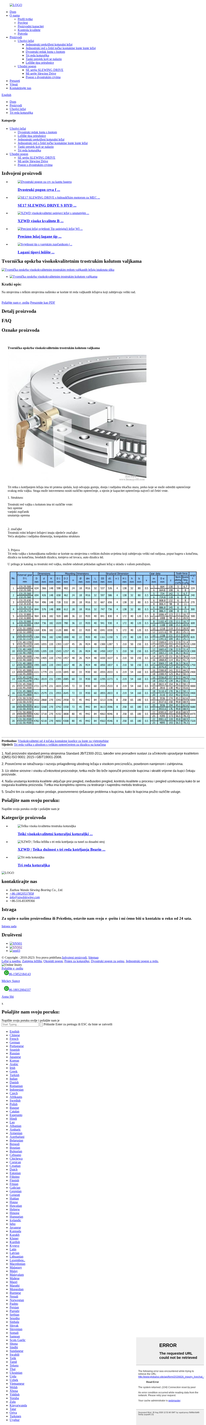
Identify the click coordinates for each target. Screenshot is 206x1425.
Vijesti (14, 84)
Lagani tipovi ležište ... (36, 252)
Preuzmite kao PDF (42, 302)
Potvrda (23, 33)
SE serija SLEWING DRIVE (44, 70)
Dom (13, 12)
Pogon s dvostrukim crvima (43, 77)
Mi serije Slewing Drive (41, 73)
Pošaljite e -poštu (12, 968)
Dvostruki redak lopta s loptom (45, 51)
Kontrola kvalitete (29, 30)
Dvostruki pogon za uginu (107, 961)
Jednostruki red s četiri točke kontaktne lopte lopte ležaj (61, 48)
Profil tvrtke (25, 19)
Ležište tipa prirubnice (40, 62)
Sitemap (93, 957)
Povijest (23, 22)
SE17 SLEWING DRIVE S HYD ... (47, 205)
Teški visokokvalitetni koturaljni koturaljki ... (55, 834)
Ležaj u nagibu (11, 961)
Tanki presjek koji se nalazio (44, 59)
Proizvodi (16, 37)
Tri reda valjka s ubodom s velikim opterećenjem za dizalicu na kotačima (60, 744)
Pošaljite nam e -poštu (15, 302)
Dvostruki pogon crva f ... (39, 190)
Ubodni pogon (27, 66)
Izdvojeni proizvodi (74, 957)
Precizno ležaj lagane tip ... (40, 236)
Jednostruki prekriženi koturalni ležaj (49, 44)
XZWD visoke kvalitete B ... (41, 221)
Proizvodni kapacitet (31, 26)
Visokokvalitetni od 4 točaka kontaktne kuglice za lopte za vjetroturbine (63, 741)
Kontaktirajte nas (20, 88)
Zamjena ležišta (32, 961)
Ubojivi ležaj (26, 41)
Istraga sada (9, 926)
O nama (15, 15)
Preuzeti (15, 80)
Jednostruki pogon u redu (142, 961)
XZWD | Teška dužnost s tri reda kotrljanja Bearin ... (61, 849)
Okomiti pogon (53, 961)
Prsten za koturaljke (76, 961)
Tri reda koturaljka (37, 55)
